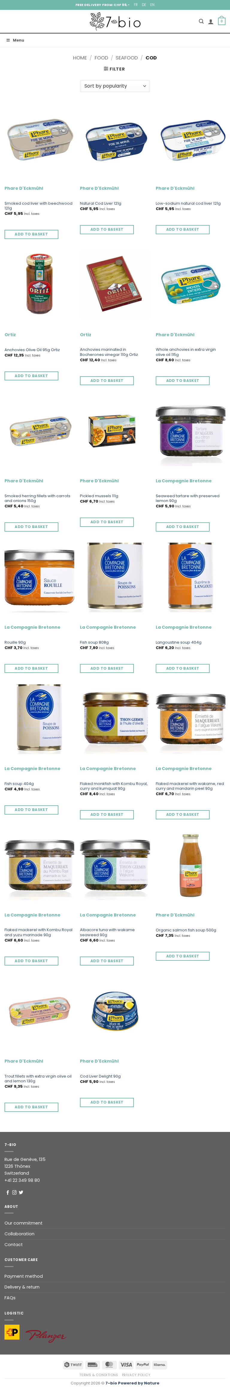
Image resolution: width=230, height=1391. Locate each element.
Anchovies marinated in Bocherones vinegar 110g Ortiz (109, 352)
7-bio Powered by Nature (132, 1383)
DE (144, 4)
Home (80, 57)
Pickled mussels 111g (99, 496)
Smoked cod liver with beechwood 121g (38, 206)
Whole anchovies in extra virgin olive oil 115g (186, 352)
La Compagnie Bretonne (184, 481)
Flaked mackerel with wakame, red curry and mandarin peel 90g (190, 786)
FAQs (10, 1298)
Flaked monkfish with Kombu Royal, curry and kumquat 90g (114, 786)
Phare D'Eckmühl (23, 188)
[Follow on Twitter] (21, 1192)
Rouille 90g (15, 642)
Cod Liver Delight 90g (100, 1076)
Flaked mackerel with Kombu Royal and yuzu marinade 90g (38, 933)
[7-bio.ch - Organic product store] (115, 21)
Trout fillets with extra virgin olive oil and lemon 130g (38, 1079)
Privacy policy (136, 1374)
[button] (201, 21)
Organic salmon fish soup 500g (186, 930)
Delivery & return (22, 1287)
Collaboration (19, 1234)
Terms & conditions (98, 1374)
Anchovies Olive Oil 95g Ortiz (32, 350)
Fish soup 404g (19, 783)
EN (152, 4)
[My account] (211, 21)
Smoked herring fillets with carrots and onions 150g (37, 499)
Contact (13, 1245)
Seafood (127, 57)
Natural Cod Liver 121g (100, 203)
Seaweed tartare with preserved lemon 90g (188, 499)
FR (136, 4)
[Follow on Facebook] (8, 1192)
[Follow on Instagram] (14, 1192)
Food (101, 57)
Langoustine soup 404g (179, 642)
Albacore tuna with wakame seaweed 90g (107, 933)
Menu (18, 40)
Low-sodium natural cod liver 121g (188, 203)
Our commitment (23, 1223)
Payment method (23, 1276)
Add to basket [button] (31, 234)
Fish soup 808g (94, 642)
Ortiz (10, 335)
